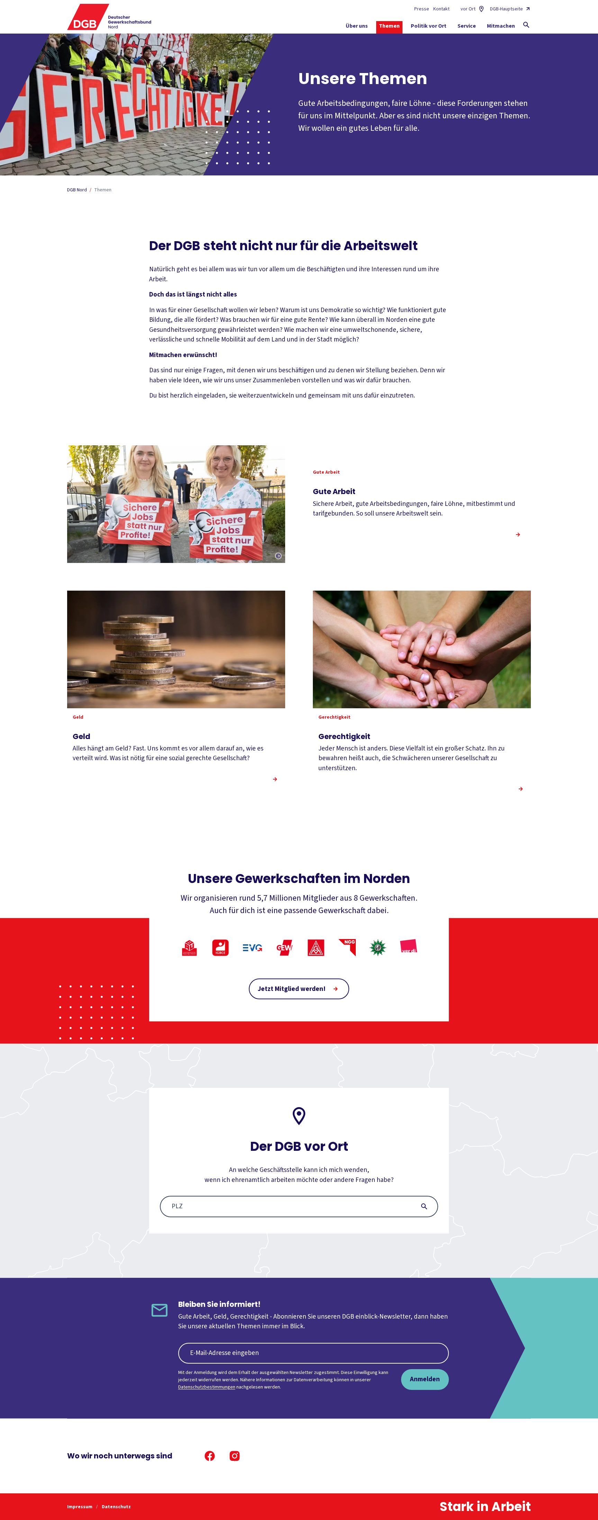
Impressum (80, 1506)
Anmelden (425, 1379)
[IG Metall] (316, 947)
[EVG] (252, 947)
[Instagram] (234, 1456)
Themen (102, 189)
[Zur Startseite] (109, 17)
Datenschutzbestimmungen (206, 1387)
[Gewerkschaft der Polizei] (378, 947)
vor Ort (468, 9)
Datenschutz (116, 1506)
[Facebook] (209, 1456)
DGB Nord (77, 189)
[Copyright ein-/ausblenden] (278, 556)
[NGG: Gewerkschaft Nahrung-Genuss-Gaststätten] (347, 947)
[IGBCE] (220, 947)
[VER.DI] (408, 947)
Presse (421, 9)
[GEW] (284, 947)
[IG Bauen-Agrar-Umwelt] (189, 947)
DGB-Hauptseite (506, 9)
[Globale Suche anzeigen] (526, 25)
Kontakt (441, 9)
